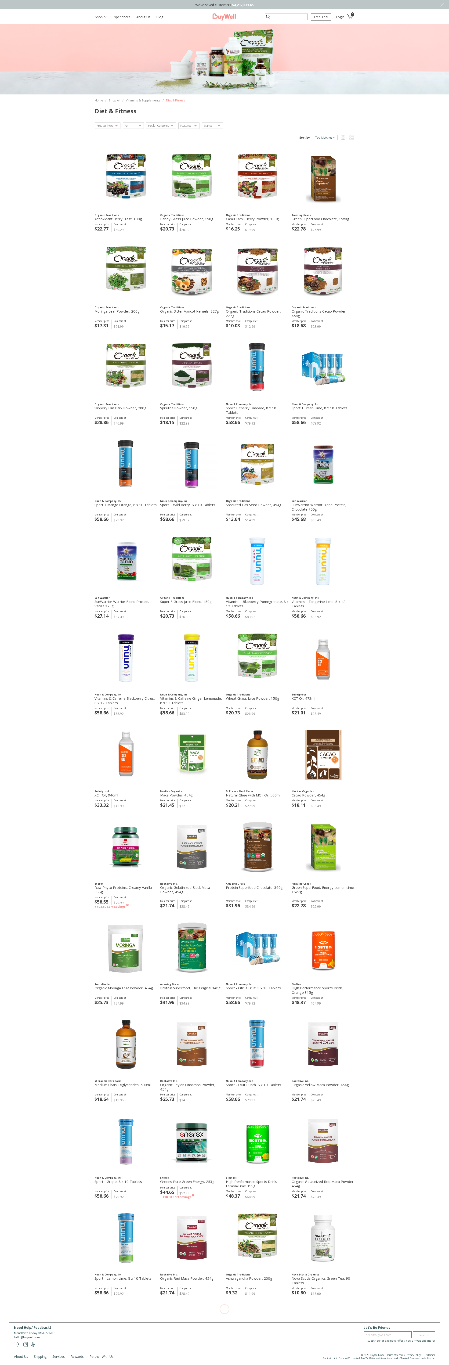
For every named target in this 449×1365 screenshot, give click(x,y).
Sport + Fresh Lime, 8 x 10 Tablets (320, 408)
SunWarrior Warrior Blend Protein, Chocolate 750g (319, 507)
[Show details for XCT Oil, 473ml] (323, 658)
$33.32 (101, 805)
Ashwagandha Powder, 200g (249, 1278)
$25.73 (101, 1002)
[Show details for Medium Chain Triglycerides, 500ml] (125, 1044)
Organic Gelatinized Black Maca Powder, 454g (185, 889)
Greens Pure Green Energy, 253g (187, 1181)
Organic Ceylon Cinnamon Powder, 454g (187, 1087)
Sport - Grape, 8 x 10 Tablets (118, 1181)
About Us (143, 17)
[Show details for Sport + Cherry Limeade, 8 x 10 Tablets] (257, 367)
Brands (208, 126)
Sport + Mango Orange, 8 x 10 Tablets (125, 505)
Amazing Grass (301, 215)
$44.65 (167, 1192)
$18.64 (101, 1099)
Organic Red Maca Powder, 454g (187, 1278)
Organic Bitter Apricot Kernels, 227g (189, 311)
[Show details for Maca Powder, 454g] (191, 754)
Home (99, 100)
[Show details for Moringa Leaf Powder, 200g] (125, 270)
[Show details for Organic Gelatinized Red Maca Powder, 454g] (323, 1141)
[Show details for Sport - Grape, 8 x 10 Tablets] (125, 1141)
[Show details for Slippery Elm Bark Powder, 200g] (125, 367)
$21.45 (167, 805)
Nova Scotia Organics (305, 1274)
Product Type (105, 126)
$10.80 (299, 1292)
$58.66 (233, 422)
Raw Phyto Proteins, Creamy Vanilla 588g (123, 889)
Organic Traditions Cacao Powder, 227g (253, 313)
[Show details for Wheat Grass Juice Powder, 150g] (257, 658)
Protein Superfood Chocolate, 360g (254, 887)
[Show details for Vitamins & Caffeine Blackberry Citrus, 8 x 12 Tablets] (125, 658)
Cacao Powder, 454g (308, 795)
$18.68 (299, 325)
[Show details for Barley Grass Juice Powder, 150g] (191, 178)
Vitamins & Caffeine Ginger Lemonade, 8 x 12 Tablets (191, 700)
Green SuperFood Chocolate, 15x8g (320, 219)
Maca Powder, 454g (176, 795)
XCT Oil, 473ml (303, 698)
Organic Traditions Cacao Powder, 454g (319, 313)
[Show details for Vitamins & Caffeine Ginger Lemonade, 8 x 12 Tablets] (191, 658)
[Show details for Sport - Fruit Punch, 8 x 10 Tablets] (257, 1044)
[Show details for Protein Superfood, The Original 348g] (191, 947)
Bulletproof (299, 694)
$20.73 (167, 229)
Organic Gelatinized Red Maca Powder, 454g (323, 1183)
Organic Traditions (106, 215)
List (351, 137)
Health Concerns (158, 126)
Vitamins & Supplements (143, 100)
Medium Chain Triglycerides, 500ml (122, 1085)
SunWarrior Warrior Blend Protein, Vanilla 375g (121, 603)
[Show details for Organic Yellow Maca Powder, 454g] (323, 1044)
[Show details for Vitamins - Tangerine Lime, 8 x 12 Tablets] (323, 561)
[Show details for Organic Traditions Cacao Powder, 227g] (257, 270)
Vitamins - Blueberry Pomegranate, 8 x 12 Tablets (257, 603)
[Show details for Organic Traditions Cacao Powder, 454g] (323, 270)
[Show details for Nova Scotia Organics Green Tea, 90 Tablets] (323, 1238)
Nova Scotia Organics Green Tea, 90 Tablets (321, 1280)
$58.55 (101, 902)
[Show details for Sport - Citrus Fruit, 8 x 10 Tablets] (257, 947)
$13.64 (233, 519)
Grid (343, 137)
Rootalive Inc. (168, 883)
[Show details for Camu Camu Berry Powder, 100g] (257, 178)
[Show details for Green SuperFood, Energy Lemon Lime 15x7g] (323, 847)
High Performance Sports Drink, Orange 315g (317, 990)
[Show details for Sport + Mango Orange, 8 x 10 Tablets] (125, 464)
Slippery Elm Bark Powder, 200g (120, 408)
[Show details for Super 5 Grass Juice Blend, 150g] (191, 561)
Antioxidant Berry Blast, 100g (118, 219)
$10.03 (233, 325)
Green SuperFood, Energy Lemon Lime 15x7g (323, 889)
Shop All (114, 100)
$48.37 (299, 1002)
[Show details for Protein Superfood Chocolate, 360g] (257, 847)
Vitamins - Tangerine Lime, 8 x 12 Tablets (318, 603)
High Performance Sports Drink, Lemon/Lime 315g (251, 1183)
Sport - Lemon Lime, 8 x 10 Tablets (123, 1278)
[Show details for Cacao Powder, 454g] (323, 754)
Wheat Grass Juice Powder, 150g (252, 698)
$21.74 (167, 905)
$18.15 (167, 422)
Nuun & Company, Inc (239, 404)
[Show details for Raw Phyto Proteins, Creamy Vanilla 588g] (125, 847)
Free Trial (321, 17)
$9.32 (231, 1292)
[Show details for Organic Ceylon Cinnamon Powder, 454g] (191, 1044)
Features (185, 126)
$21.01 (299, 713)
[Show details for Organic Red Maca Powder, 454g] (191, 1238)
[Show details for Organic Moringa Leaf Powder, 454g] (125, 947)
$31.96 (233, 905)
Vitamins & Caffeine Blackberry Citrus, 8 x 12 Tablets (124, 700)
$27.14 (101, 616)
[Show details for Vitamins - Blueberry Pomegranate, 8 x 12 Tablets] (257, 561)
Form (128, 126)
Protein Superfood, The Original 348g (190, 988)
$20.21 (233, 805)
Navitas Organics (171, 791)
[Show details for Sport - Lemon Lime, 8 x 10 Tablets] (125, 1238)
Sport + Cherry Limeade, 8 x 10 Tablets (251, 410)
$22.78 (299, 229)
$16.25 (233, 229)
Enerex (98, 883)
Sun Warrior (299, 501)
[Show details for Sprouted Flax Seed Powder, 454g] (257, 464)
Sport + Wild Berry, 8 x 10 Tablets (187, 505)
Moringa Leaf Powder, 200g (117, 311)
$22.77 (101, 229)
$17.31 (101, 325)
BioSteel (297, 984)
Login (340, 17)
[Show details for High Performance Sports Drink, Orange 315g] (323, 947)
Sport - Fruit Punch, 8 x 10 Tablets (253, 1085)
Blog (159, 17)
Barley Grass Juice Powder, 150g (186, 219)
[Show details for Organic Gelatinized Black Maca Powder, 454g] (191, 847)
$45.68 (299, 519)
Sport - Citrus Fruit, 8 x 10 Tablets (253, 988)
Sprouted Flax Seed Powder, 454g (253, 505)
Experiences (121, 17)
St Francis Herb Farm (239, 791)
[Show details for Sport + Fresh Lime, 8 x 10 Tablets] (323, 367)
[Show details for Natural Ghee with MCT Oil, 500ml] (257, 754)
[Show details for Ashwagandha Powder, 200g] (257, 1238)
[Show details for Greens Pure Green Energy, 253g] (191, 1141)
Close (442, 4)
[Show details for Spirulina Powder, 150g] (191, 367)
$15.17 (167, 325)
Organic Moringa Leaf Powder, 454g (123, 988)
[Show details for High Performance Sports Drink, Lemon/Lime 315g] (257, 1141)
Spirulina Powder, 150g (178, 408)
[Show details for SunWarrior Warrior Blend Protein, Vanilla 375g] (125, 561)
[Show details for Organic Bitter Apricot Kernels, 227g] (191, 270)
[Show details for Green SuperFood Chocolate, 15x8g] (323, 178)
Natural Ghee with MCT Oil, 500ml (253, 795)
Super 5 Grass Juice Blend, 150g (186, 601)
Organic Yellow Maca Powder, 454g (320, 1085)
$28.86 (101, 422)
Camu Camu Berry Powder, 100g (252, 219)
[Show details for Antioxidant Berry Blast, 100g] (125, 178)
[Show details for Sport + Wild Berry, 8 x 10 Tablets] (191, 464)
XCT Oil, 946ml (106, 795)
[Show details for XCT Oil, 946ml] (125, 754)
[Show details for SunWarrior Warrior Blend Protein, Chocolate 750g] (323, 464)
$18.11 (299, 805)
